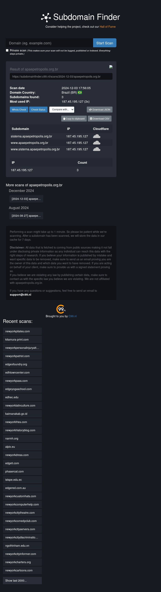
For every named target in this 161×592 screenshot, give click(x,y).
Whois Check (19, 109)
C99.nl (73, 316)
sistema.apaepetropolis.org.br (31, 136)
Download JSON (101, 109)
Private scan (60, 51)
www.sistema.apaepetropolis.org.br (35, 149)
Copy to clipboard (75, 118)
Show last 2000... (16, 580)
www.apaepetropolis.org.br (29, 142)
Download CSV (100, 118)
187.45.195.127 (77, 136)
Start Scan (104, 42)
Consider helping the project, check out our (81, 26)
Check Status (38, 109)
